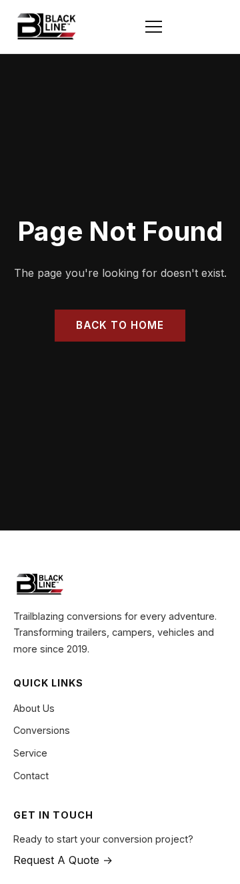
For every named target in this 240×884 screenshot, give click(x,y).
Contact (31, 775)
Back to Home (120, 325)
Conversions (41, 730)
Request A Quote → (63, 860)
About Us (34, 708)
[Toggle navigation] (153, 26)
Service (30, 753)
